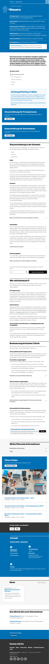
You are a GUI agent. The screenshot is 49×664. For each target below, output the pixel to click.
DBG (11, 167)
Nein (17, 529)
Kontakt (13, 82)
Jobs (11, 649)
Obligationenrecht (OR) (22, 312)
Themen (12, 1)
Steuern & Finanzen (16, 6)
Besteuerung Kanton (16, 79)
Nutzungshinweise (13, 653)
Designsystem (24, 652)
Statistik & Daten (39, 647)
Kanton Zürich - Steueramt (19, 542)
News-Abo (23, 647)
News (12, 84)
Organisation (18, 1)
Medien (30, 647)
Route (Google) (14, 553)
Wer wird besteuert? (16, 77)
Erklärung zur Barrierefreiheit (35, 652)
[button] (28, 431)
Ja (11, 529)
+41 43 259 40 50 (33, 549)
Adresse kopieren (14, 555)
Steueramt (13, 635)
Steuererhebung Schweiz (17, 74)
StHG (11, 208)
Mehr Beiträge (41, 582)
